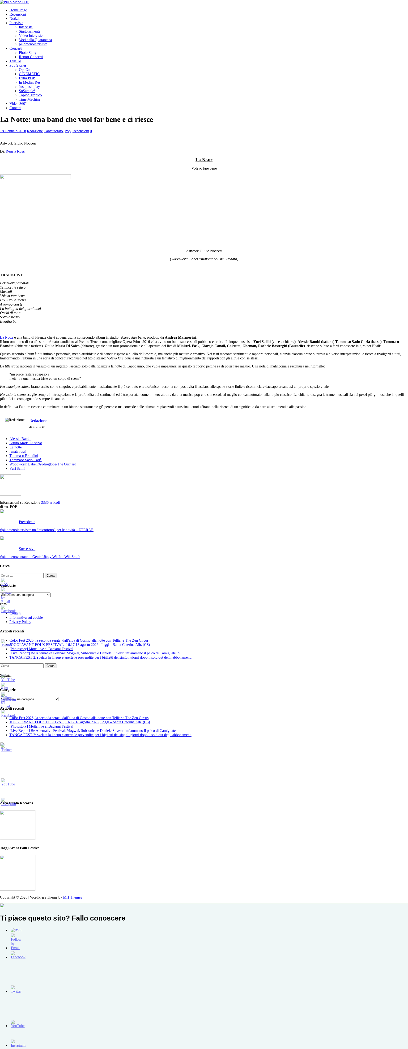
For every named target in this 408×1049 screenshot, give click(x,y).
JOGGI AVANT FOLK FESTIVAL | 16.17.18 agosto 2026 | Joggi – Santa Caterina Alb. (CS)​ (79, 645)
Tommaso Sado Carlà (25, 460)
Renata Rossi (15, 151)
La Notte (6, 337)
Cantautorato (53, 131)
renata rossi (17, 451)
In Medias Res (29, 82)
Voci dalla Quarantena (35, 40)
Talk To (15, 61)
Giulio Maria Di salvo (25, 443)
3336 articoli (50, 502)
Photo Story (28, 53)
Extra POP (27, 78)
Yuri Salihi (17, 468)
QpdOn (24, 70)
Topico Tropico (30, 95)
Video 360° (17, 104)
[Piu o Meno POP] (14, 2)
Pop (68, 131)
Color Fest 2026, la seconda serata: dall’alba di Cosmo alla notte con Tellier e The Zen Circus (79, 640)
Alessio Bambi (20, 439)
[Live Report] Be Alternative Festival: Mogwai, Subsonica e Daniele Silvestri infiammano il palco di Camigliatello (94, 653)
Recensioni (17, 14)
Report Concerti (31, 57)
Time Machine (29, 99)
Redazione (35, 131)
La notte (15, 447)
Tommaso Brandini (23, 456)
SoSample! (27, 91)
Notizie (14, 19)
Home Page (18, 10)
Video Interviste (30, 36)
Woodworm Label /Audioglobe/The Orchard (42, 464)
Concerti (15, 48)
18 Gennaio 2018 (13, 131)
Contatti (15, 108)
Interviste (16, 23)
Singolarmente (29, 31)
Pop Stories (17, 65)
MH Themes (72, 897)
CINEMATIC (29, 74)
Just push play (29, 87)
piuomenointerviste (33, 44)
